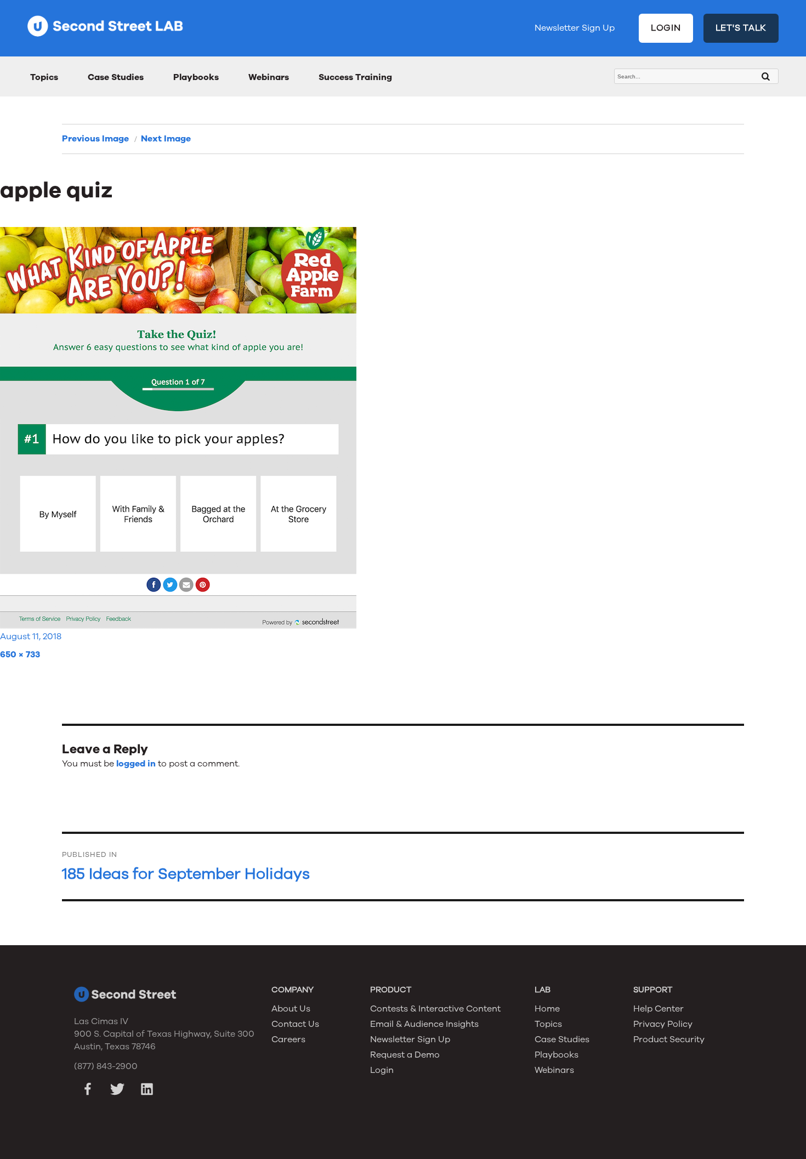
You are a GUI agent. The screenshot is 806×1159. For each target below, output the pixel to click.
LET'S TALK (741, 28)
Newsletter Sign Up (575, 28)
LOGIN (666, 28)
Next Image (166, 139)
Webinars (268, 77)
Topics (44, 77)
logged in (136, 764)
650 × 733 (20, 655)
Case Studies (116, 77)
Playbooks (196, 77)
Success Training (355, 77)
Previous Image (95, 139)
